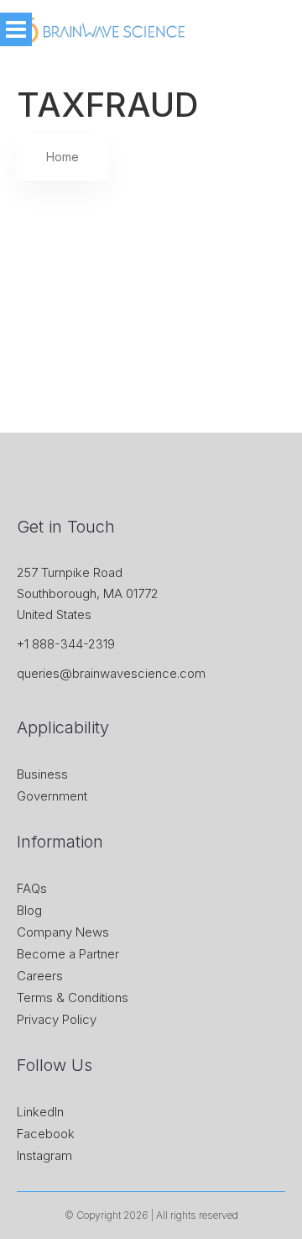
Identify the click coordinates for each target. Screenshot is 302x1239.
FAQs (32, 888)
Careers (40, 976)
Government (52, 796)
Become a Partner (68, 954)
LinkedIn (40, 1112)
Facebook (46, 1134)
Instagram (44, 1155)
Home (62, 157)
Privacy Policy (56, 1019)
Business (42, 774)
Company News (63, 932)
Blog (29, 910)
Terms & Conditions (72, 997)
